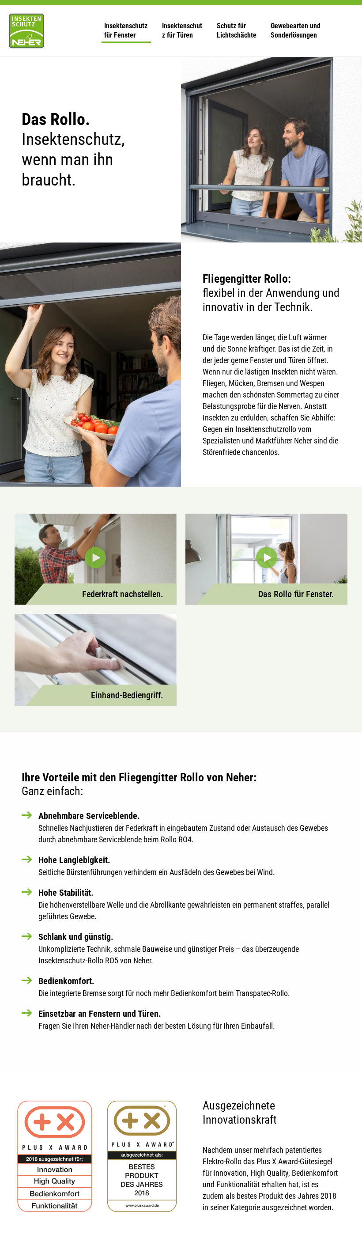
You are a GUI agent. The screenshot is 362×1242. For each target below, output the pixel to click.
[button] (126, 31)
